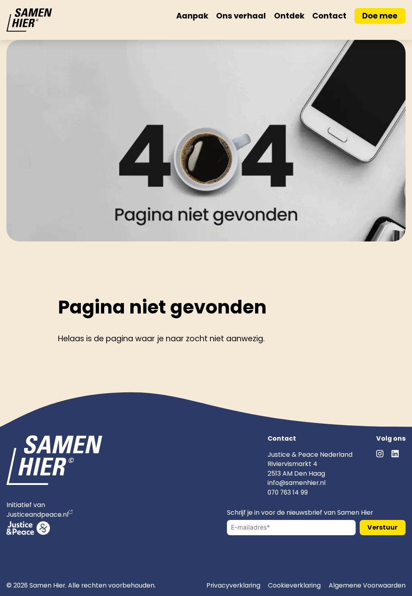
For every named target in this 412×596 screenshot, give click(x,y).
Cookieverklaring (294, 585)
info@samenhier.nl (296, 482)
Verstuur (382, 527)
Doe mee (380, 15)
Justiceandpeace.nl (37, 514)
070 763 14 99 (288, 492)
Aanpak (192, 15)
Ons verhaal (241, 15)
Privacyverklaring (233, 585)
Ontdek (289, 15)
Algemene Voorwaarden (367, 585)
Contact (329, 15)
